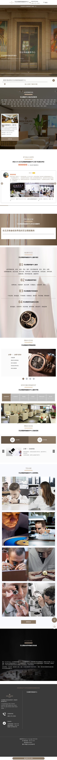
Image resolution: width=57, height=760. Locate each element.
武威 (40, 103)
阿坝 (42, 105)
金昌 (15, 105)
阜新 (23, 99)
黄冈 (6, 101)
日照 (20, 99)
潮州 (18, 101)
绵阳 (28, 101)
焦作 (25, 101)
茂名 (18, 103)
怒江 (15, 101)
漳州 (12, 101)
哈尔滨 (38, 105)
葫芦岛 (41, 99)
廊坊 (38, 99)
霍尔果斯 (4, 103)
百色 (38, 101)
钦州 (27, 103)
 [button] (53, 126)
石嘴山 (44, 101)
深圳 (34, 101)
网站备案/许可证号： (28, 742)
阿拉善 (5, 99)
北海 (37, 103)
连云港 (10, 99)
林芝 (43, 103)
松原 (45, 105)
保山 (28, 105)
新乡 (31, 103)
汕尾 (24, 103)
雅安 (54, 101)
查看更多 (28, 622)
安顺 (31, 101)
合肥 (52, 99)
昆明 (26, 99)
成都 (21, 103)
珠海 (12, 105)
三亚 (34, 103)
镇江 (14, 99)
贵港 (51, 103)
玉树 (2, 101)
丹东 (17, 99)
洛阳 (8, 103)
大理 (11, 103)
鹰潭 (30, 99)
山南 (9, 101)
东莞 (2, 99)
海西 (15, 103)
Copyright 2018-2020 (32, 738)
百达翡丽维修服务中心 (22, 1)
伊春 (48, 101)
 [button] (3, 126)
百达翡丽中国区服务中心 (32, 692)
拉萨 (45, 99)
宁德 (18, 105)
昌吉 (25, 105)
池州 (31, 105)
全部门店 (10, 138)
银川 (54, 103)
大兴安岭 (34, 99)
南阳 (51, 101)
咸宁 (22, 101)
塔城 (34, 105)
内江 (22, 105)
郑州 (41, 101)
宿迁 (48, 99)
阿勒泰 (47, 103)
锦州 (55, 99)
